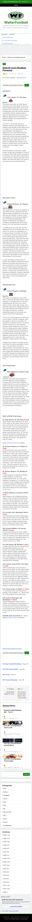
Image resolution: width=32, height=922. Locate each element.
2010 (4, 889)
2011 (4, 885)
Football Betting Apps (7, 43)
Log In (16, 5)
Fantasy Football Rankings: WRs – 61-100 (14, 1)
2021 (4, 852)
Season (5, 822)
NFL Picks (6, 674)
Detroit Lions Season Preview (12, 649)
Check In (12, 34)
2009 (4, 892)
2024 (4, 842)
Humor (5, 798)
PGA (4, 815)
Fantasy (5, 792)
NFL (4, 64)
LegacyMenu (4, 34)
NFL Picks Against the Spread (9, 40)
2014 (4, 875)
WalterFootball (16, 22)
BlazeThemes (15, 919)
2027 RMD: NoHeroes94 (9, 911)
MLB (4, 802)
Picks (4, 819)
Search (26, 774)
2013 (4, 878)
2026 (4, 835)
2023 (4, 845)
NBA (4, 805)
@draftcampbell (21, 77)
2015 (4, 872)
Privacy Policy (24, 919)
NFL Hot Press (7, 812)
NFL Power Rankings (10, 680)
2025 (4, 838)
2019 (4, 858)
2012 (4, 882)
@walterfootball (12, 443)
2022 (4, 848)
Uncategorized (7, 825)
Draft (4, 788)
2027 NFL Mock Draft (7, 37)
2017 (4, 865)
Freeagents (6, 795)
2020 (4, 855)
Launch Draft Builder (16, 906)
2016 (4, 868)
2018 (4, 862)
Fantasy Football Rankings (12, 664)
